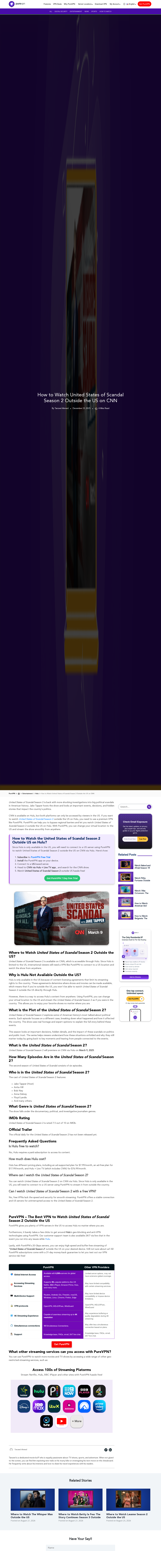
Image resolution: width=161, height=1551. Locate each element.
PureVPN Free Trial (40, 857)
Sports (94, 11)
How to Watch (105, 11)
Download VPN (101, 4)
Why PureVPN (69, 4)
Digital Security (61, 11)
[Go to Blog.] (19, 793)
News (87, 11)
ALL (51, 11)
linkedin (110, 1450)
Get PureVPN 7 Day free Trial (62, 878)
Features (47, 4)
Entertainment (76, 11)
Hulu (47, 1239)
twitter (106, 1450)
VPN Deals (57, 4)
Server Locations (85, 4)
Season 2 (36, 819)
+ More (77, 1421)
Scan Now (142, 839)
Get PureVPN (144, 4)
